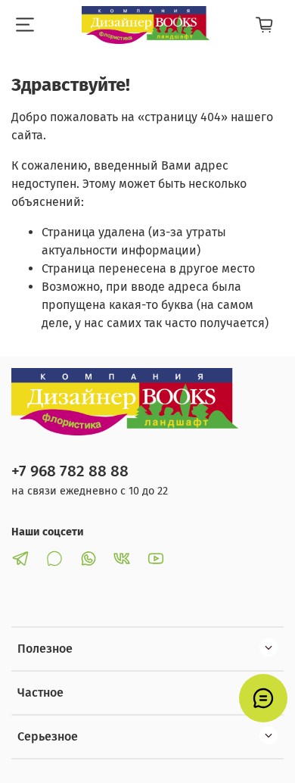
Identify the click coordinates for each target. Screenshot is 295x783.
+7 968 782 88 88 (70, 471)
